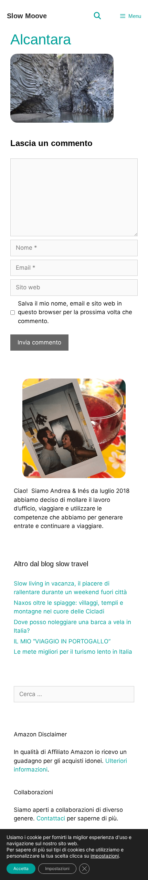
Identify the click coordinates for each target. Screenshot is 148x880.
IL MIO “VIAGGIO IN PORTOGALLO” (62, 641)
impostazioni (105, 856)
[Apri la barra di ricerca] (97, 16)
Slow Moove (27, 16)
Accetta (21, 868)
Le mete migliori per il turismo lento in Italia (73, 651)
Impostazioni (57, 868)
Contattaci (50, 818)
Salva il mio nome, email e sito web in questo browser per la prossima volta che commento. (75, 312)
